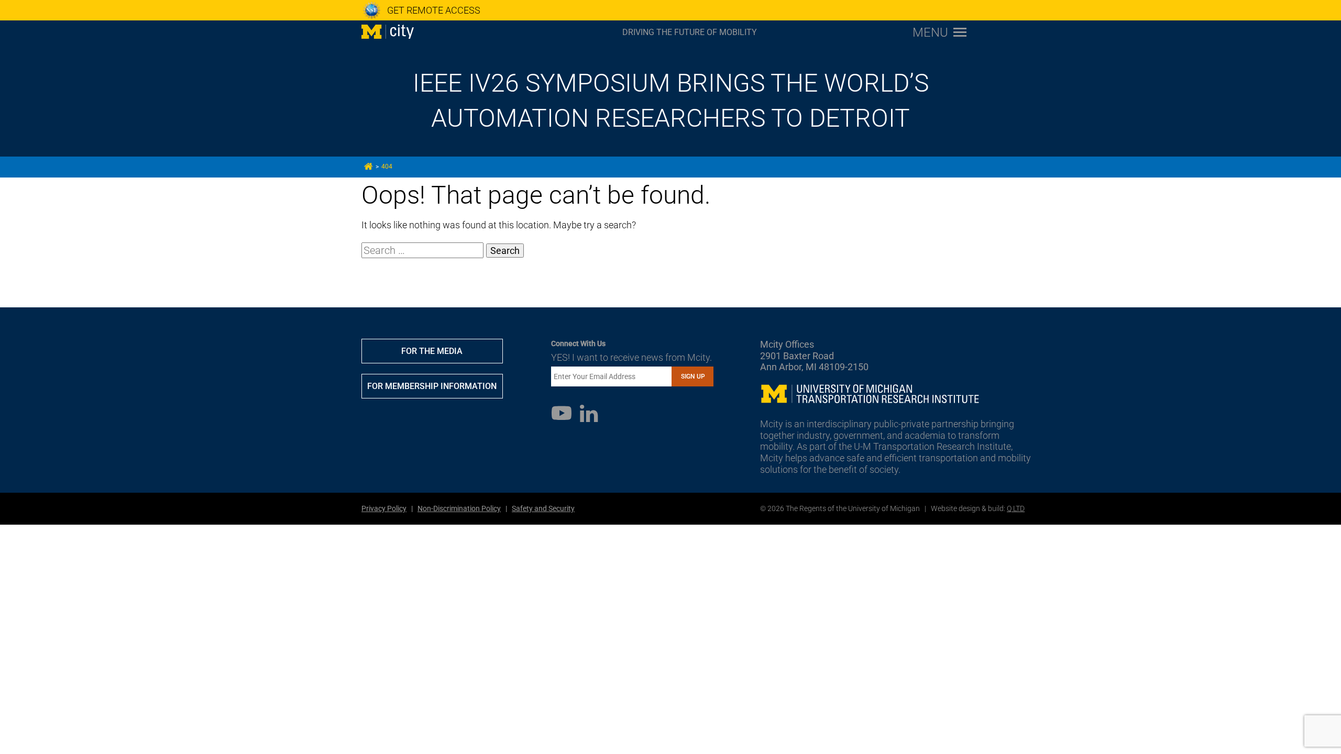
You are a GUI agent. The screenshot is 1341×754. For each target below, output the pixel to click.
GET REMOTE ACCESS (433, 10)
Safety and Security (543, 508)
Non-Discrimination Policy (459, 508)
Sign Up (693, 376)
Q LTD (1016, 508)
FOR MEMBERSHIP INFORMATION (432, 386)
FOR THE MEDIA (432, 351)
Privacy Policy (383, 508)
